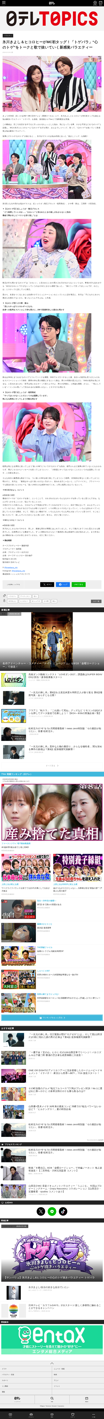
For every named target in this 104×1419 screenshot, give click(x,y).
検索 (52, 1401)
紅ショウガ (36, 601)
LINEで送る (78, 584)
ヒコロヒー (24, 601)
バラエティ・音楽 (8, 1374)
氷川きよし (12, 601)
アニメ (56, 1380)
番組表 (86, 1401)
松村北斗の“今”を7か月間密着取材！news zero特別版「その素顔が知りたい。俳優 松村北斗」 (65, 1126)
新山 (54, 601)
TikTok (63, 1211)
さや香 (46, 601)
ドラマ (4, 1369)
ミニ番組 (5, 1386)
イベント (57, 1386)
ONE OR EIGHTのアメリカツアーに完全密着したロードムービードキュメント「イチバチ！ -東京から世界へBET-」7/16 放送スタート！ (65, 1072)
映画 (55, 1374)
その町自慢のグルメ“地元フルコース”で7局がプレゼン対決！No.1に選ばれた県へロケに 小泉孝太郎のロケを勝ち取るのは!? (65, 1090)
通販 (3, 1392)
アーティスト (25, 596)
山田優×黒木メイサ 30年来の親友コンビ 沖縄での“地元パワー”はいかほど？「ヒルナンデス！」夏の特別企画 (65, 1108)
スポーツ (5, 1380)
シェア (65, 584)
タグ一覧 (96, 601)
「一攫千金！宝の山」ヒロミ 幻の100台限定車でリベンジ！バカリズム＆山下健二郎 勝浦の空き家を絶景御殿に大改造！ (65, 1054)
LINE (52, 1211)
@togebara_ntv (11, 567)
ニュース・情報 (59, 1369)
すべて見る (51, 766)
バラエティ (8, 36)
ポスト (49, 584)
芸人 (35, 596)
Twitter (41, 1211)
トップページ (17, 1401)
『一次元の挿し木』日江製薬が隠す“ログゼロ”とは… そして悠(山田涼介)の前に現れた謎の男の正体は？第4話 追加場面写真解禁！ (65, 1036)
